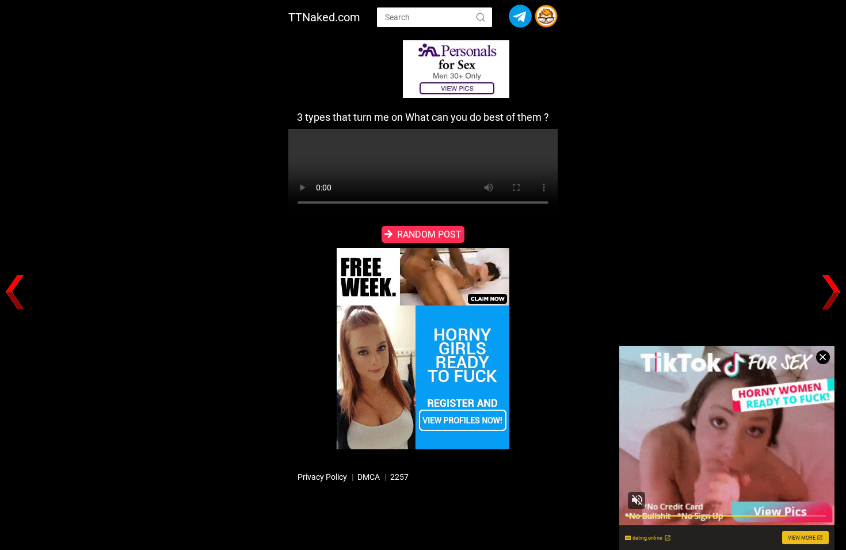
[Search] (480, 16)
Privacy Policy (322, 477)
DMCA (368, 477)
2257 (399, 477)
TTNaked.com (324, 17)
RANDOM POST (429, 234)
